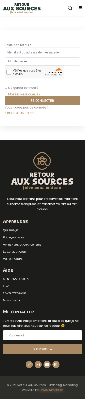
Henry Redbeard (51, 390)
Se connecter (42, 101)
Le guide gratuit (14, 251)
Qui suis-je (10, 230)
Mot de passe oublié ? (24, 94)
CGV (6, 286)
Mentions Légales (15, 279)
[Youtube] (47, 364)
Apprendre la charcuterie (22, 244)
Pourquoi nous (14, 237)
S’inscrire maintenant (21, 112)
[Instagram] (38, 364)
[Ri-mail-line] (56, 364)
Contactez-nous (14, 293)
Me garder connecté (23, 88)
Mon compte (12, 300)
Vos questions (13, 258)
